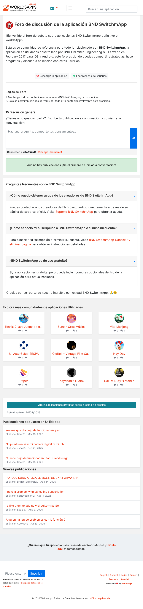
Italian (124, 575)
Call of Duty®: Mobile (119, 381)
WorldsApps (126, 583)
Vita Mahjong (119, 327)
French (133, 575)
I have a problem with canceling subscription (35, 491)
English (103, 575)
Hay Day (119, 353)
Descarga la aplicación (53, 75)
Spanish (114, 575)
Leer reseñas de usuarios (91, 75)
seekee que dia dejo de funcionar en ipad (33, 430)
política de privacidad (100, 598)
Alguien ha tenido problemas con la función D (36, 519)
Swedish (124, 579)
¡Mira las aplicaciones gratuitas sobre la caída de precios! (71, 404)
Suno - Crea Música (71, 327)
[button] (54, 8)
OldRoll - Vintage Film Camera (71, 353)
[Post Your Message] (133, 138)
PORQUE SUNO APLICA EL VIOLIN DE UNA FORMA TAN (42, 477)
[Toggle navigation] (70, 8)
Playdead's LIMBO (71, 381)
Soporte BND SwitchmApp (74, 211)
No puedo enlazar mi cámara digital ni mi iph (35, 444)
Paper (24, 381)
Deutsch (113, 579)
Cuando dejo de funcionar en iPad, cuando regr (37, 458)
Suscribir (36, 573)
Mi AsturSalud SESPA (24, 353)
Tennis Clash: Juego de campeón (24, 327)
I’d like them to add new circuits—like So (32, 505)
